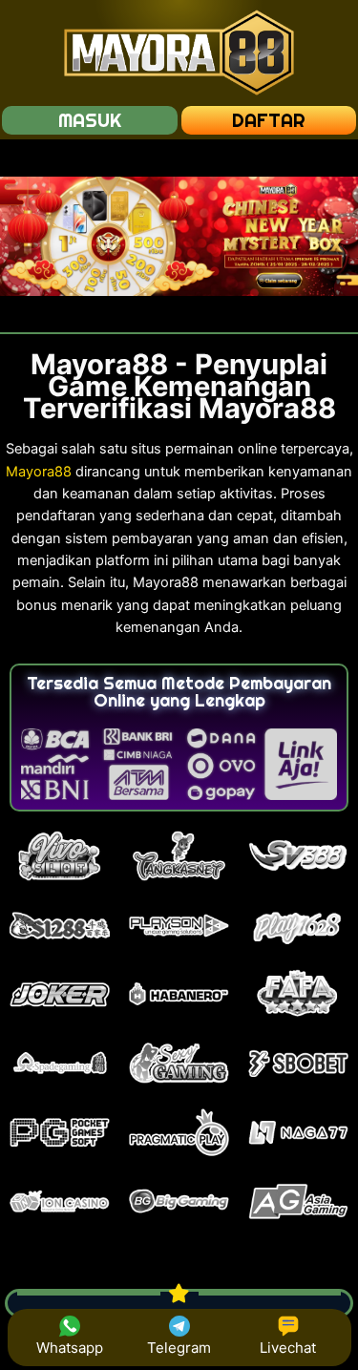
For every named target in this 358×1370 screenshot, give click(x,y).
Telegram (179, 1347)
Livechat (288, 1347)
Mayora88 (39, 471)
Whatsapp (69, 1347)
